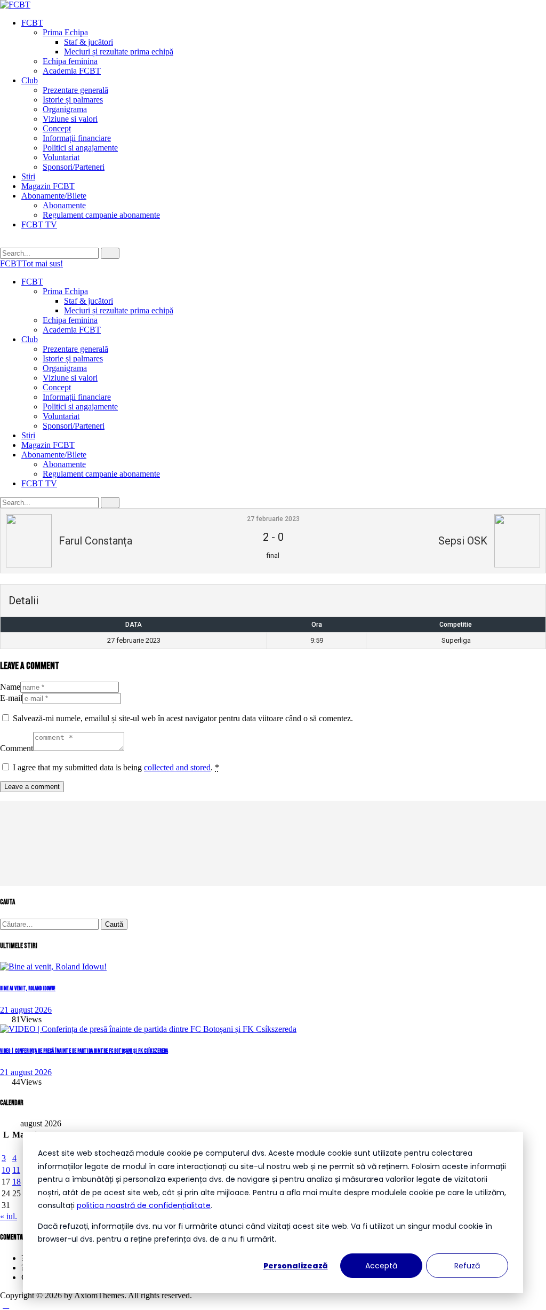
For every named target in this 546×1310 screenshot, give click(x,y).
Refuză (467, 1265)
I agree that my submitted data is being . (116, 767)
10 (6, 1169)
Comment (16, 748)
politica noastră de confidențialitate (144, 1205)
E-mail (11, 698)
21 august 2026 (26, 1009)
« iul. (8, 1216)
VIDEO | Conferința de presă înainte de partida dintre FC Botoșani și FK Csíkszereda (84, 1050)
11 (16, 1169)
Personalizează (295, 1265)
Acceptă (381, 1265)
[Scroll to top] (6, 1304)
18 (16, 1181)
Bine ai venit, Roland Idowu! (27, 988)
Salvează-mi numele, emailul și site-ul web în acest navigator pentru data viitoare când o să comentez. (183, 718)
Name (10, 686)
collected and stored (177, 767)
